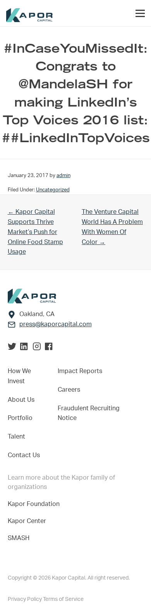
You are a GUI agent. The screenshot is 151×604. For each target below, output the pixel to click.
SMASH (18, 538)
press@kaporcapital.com (55, 324)
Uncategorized (53, 190)
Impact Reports (80, 371)
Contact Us (24, 455)
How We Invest (19, 376)
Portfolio (20, 418)
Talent (16, 437)
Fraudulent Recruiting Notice (89, 413)
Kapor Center (28, 521)
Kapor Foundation (35, 504)
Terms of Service (63, 599)
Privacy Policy (25, 599)
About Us (21, 400)
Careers (69, 390)
